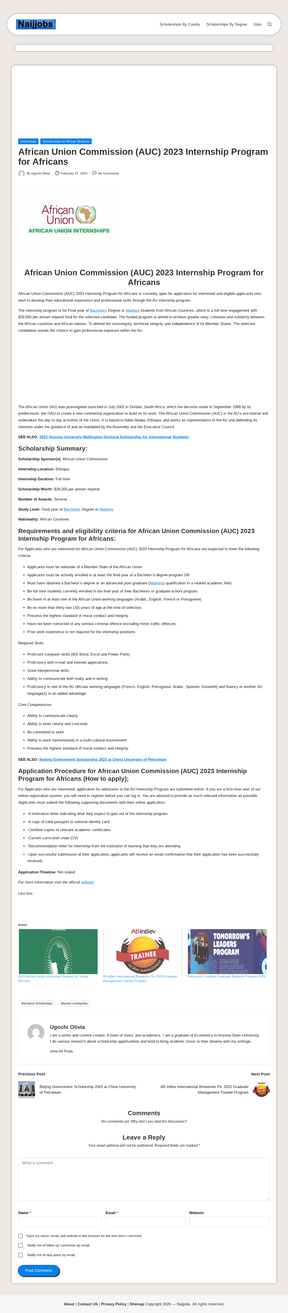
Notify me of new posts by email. (51, 1255)
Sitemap (137, 1304)
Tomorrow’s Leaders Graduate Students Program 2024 (226, 976)
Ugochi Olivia (67, 1027)
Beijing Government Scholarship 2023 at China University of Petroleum (102, 759)
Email (112, 1213)
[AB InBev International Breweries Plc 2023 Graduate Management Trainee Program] (143, 951)
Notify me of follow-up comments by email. (58, 1245)
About (69, 1304)
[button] (61, 1051)
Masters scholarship (74, 1003)
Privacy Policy (113, 1304)
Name (24, 1213)
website (87, 882)
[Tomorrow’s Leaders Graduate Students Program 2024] (227, 951)
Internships (28, 141)
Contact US (88, 1304)
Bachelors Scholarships (37, 1003)
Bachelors (98, 310)
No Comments (108, 173)
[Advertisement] (144, 105)
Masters (133, 310)
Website (196, 1213)
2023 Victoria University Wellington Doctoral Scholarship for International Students (114, 437)
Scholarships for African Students (66, 141)
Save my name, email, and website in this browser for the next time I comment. (84, 1236)
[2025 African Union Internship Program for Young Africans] (58, 951)
